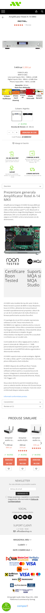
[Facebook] (15, 517)
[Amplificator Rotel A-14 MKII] (22, 44)
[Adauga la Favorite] (9, 469)
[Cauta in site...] (42, 11)
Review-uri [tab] (9, 406)
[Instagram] (30, 517)
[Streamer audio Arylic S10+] (22, 429)
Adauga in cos (29, 132)
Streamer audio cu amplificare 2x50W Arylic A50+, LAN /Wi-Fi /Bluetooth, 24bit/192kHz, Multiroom (8, 439)
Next (41, 47)
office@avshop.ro (24, 531)
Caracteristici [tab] (8, 402)
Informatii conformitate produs (15, 396)
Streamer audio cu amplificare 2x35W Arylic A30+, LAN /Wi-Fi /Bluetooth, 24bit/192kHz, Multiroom (36, 439)
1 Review (28, 25)
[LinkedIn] (25, 517)
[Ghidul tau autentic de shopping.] (22, 606)
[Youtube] (20, 517)
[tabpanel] (22, 44)
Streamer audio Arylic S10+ (23, 439)
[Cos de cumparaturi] (36, 11)
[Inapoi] (2, 17)
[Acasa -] (22, 4)
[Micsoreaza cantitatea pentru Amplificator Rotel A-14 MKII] (9, 132)
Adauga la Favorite (21, 143)
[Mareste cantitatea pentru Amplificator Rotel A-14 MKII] (16, 132)
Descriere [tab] (7, 186)
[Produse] (3, 12)
